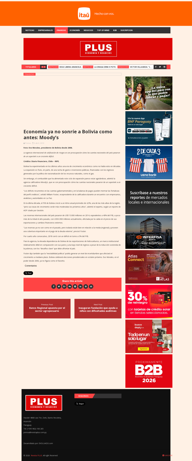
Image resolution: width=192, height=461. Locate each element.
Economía (75, 30)
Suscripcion (127, 30)
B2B (115, 30)
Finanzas (61, 30)
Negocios (88, 30)
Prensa (28, 143)
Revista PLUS (36, 455)
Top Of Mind (103, 30)
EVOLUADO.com (46, 443)
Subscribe (168, 455)
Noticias (29, 30)
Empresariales (45, 30)
